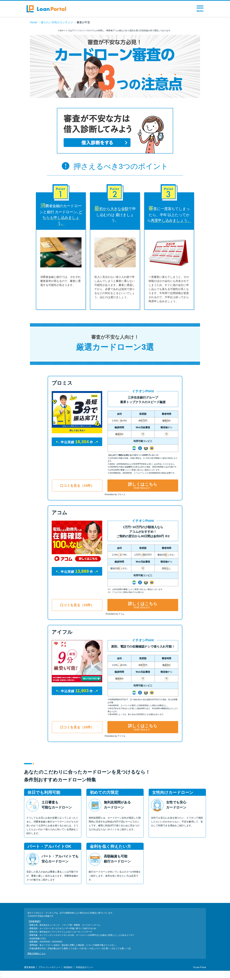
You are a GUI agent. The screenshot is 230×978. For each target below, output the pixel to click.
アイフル (62, 632)
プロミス (62, 383)
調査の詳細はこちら (36, 953)
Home (33, 22)
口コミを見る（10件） (77, 485)
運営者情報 (29, 967)
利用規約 (68, 967)
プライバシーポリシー (49, 967)
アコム (59, 512)
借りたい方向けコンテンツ (57, 22)
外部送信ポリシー (84, 967)
